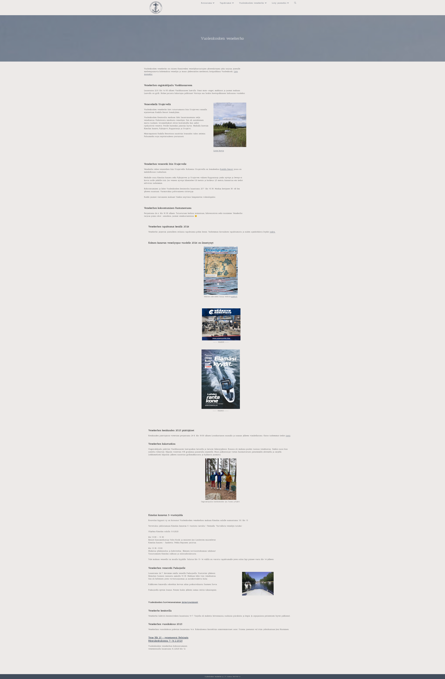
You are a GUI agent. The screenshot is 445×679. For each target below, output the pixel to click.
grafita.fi (234, 296)
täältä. (272, 232)
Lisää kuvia (218, 151)
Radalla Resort (226, 169)
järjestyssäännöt (190, 602)
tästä (288, 436)
